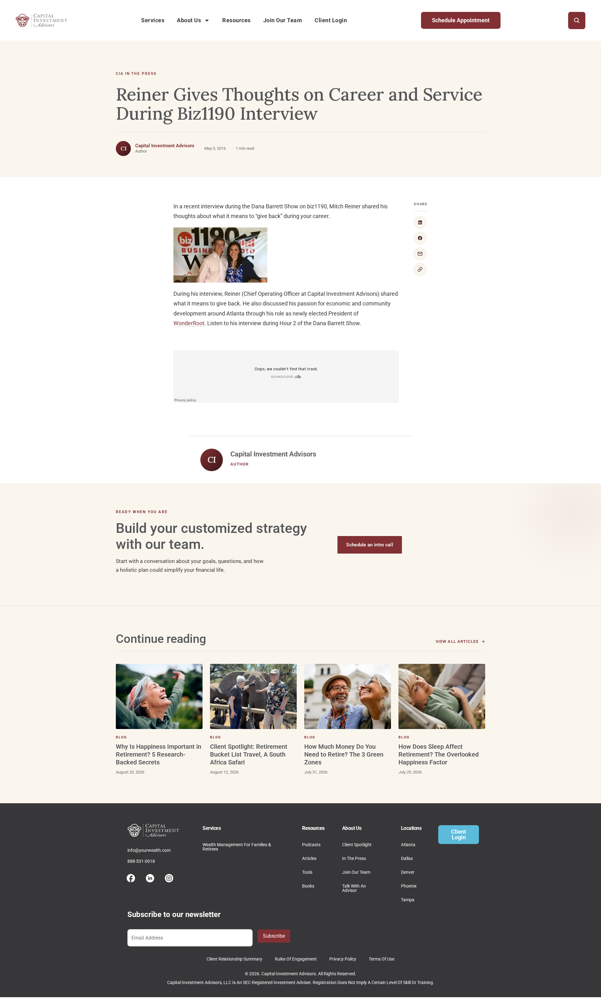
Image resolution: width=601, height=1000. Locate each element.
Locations (411, 828)
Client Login (331, 20)
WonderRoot (188, 323)
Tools (307, 872)
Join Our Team (282, 20)
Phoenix (409, 885)
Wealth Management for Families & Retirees (237, 847)
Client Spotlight (357, 844)
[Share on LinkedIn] (420, 222)
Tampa (407, 899)
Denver (407, 872)
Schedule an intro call (369, 545)
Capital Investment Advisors (164, 145)
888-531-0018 (141, 861)
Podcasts (311, 844)
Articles (309, 858)
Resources (236, 20)
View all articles (457, 641)
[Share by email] (420, 253)
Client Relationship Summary (234, 958)
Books (308, 885)
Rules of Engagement (296, 958)
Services (152, 20)
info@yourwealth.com (149, 850)
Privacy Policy (342, 958)
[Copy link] (420, 269)
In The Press (354, 858)
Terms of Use (381, 958)
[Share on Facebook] (420, 238)
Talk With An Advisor (354, 888)
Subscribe (274, 936)
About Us (189, 20)
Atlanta (408, 844)
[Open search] (576, 20)
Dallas (407, 858)
